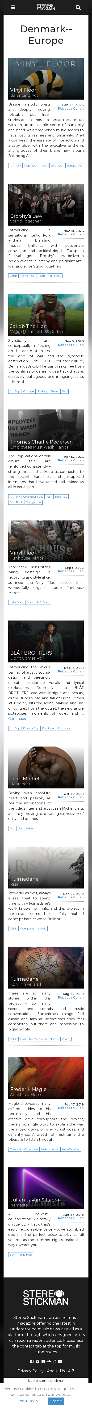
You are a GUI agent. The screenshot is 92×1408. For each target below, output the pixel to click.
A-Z (71, 1371)
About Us (56, 1371)
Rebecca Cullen (71, 108)
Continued (17, 719)
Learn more (29, 1401)
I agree (56, 1401)
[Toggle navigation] (14, 7)
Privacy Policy (31, 1371)
